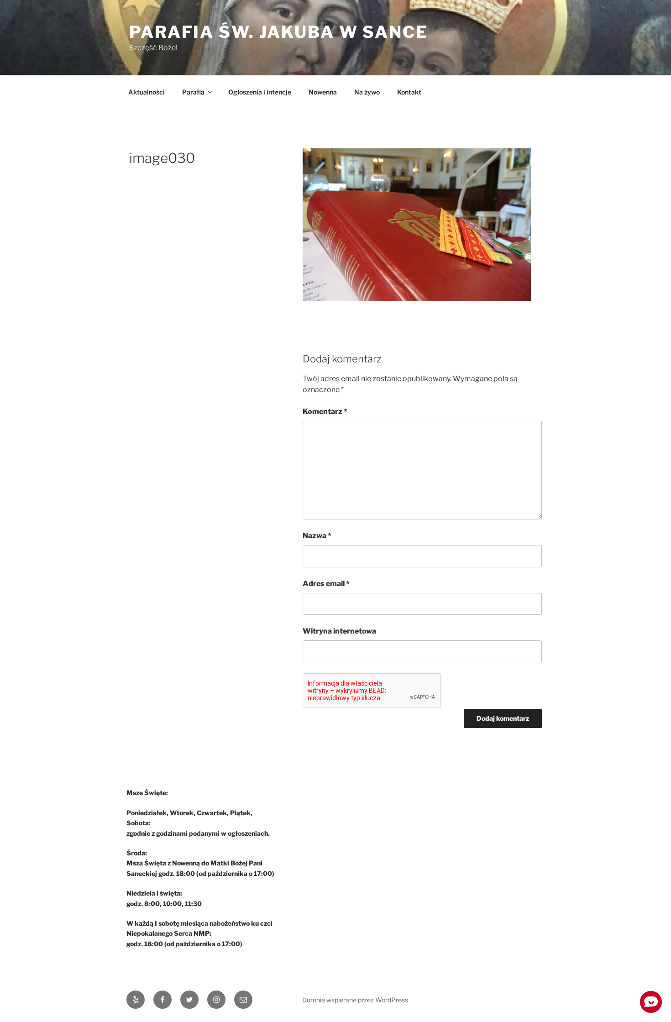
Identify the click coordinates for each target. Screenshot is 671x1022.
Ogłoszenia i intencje (259, 92)
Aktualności (146, 92)
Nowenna (323, 92)
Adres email (326, 583)
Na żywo (367, 92)
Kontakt (409, 92)
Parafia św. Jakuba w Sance (278, 32)
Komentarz (325, 411)
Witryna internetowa (339, 631)
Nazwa (317, 535)
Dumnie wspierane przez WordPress (355, 1000)
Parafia (193, 92)
